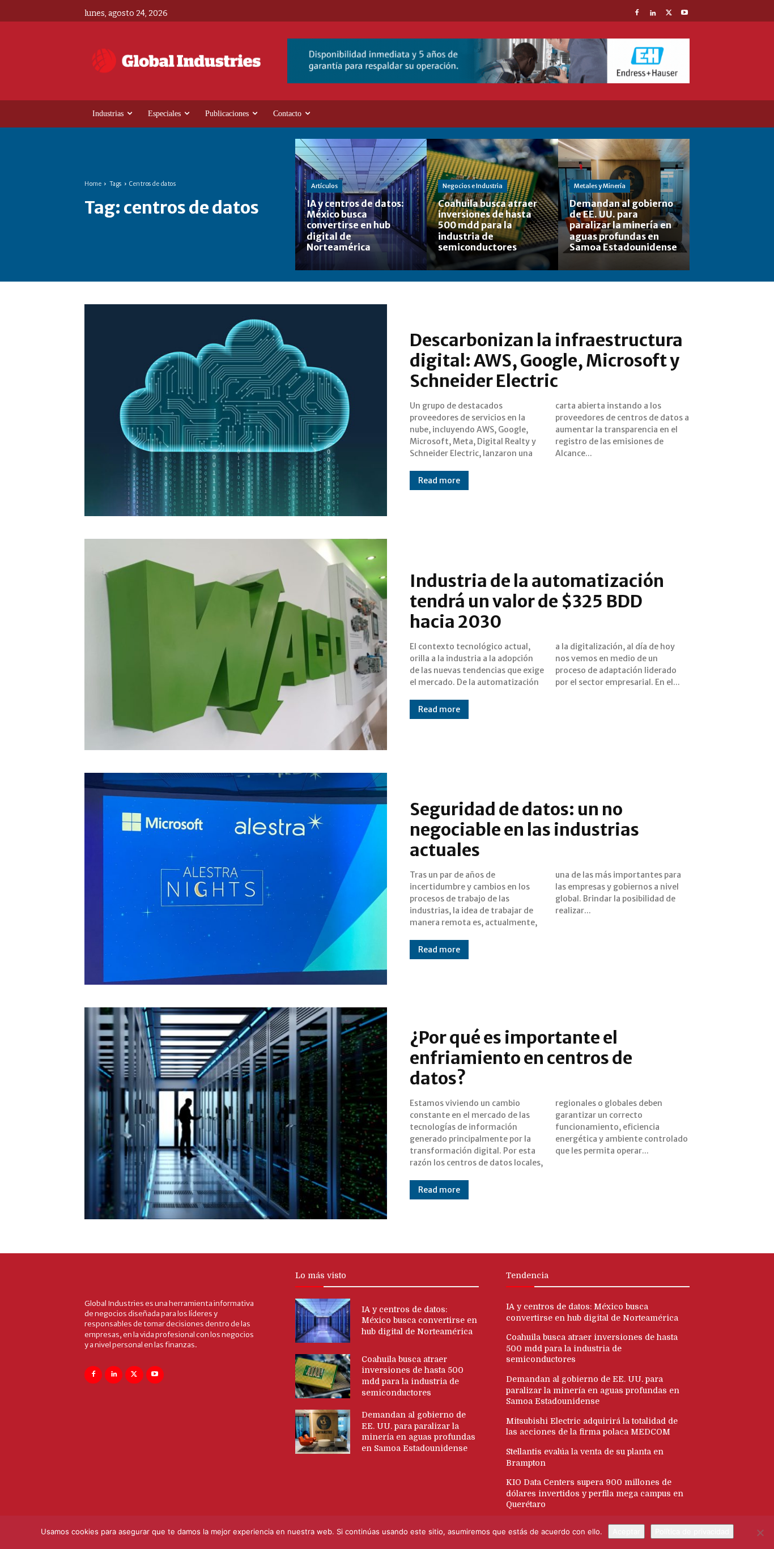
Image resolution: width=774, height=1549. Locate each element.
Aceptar (626, 1531)
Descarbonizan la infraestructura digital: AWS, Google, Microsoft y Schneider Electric (546, 360)
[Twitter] (669, 13)
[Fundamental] (488, 61)
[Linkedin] (653, 13)
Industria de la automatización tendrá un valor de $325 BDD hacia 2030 (537, 601)
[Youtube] (684, 13)
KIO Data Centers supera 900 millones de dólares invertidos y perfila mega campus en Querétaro (594, 1493)
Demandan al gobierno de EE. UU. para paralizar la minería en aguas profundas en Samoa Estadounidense (592, 1390)
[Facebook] (637, 13)
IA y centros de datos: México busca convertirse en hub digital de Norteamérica (419, 1320)
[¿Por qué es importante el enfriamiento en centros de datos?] (235, 1113)
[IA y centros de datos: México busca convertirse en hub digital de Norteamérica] (361, 204)
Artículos (324, 186)
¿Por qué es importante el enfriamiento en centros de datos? (521, 1058)
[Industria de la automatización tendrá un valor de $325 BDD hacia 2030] (235, 645)
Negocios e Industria (473, 186)
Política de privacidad (692, 1531)
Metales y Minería (600, 186)
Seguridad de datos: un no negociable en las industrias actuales (524, 829)
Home (92, 184)
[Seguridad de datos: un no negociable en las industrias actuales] (235, 879)
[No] (760, 1532)
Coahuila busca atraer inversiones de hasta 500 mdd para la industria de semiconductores (592, 1348)
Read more (439, 480)
